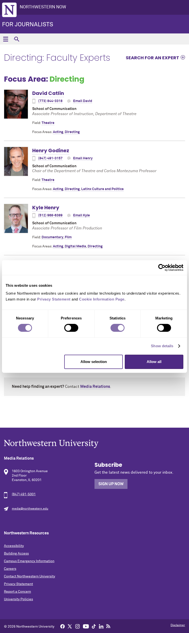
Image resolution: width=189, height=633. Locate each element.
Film (68, 237)
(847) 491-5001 (24, 494)
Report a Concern (17, 591)
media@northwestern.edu (30, 508)
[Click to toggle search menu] (16, 39)
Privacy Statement (18, 584)
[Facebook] (62, 626)
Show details (162, 346)
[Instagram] (77, 626)
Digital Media (75, 246)
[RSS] (108, 626)
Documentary (52, 237)
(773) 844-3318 (50, 101)
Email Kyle (81, 215)
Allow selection (93, 362)
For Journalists (27, 25)
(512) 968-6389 (50, 215)
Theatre (48, 123)
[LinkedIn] (101, 626)
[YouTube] (86, 626)
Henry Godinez (50, 150)
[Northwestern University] (94, 443)
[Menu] (5, 39)
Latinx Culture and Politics (102, 189)
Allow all (154, 362)
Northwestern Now (43, 7)
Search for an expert (152, 57)
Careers (10, 569)
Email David (82, 101)
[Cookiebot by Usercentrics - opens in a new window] (161, 267)
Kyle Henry (45, 207)
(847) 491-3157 (50, 158)
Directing (72, 132)
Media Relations (95, 387)
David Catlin (48, 93)
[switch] (71, 328)
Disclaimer (178, 625)
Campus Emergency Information (29, 561)
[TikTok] (94, 626)
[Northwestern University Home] (9, 9)
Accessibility (14, 546)
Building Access (16, 553)
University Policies (18, 599)
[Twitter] (70, 626)
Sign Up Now (111, 484)
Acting (58, 132)
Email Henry (83, 158)
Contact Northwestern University (29, 576)
